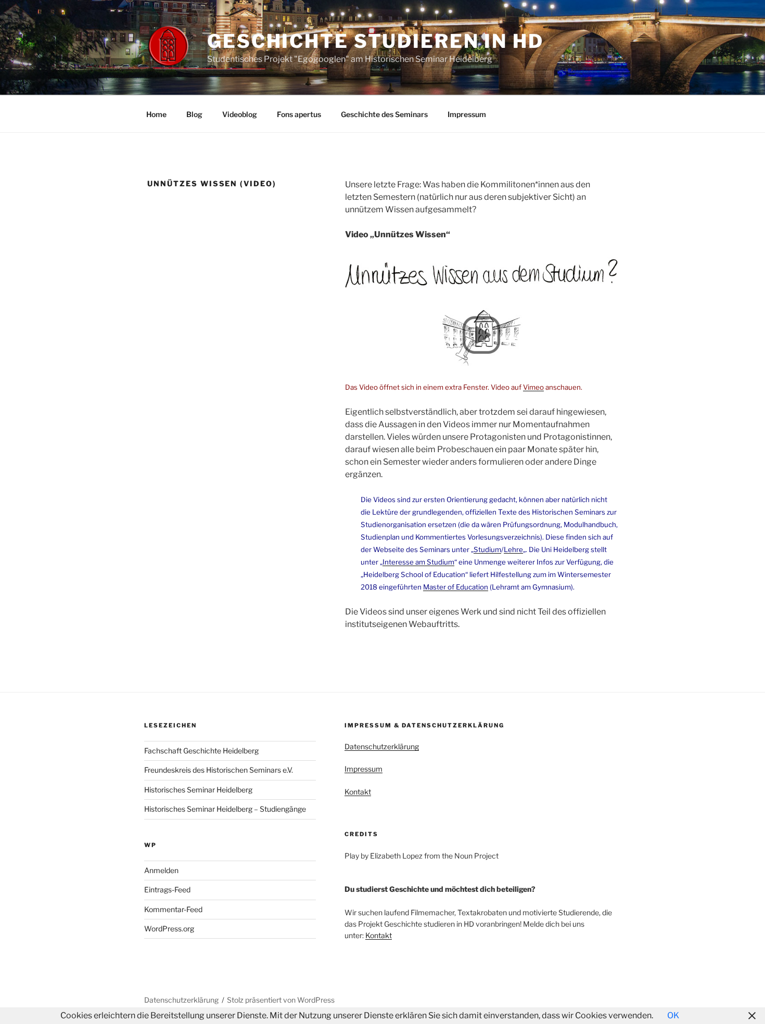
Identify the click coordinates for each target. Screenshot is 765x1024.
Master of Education (455, 587)
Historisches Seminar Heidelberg (198, 789)
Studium (487, 549)
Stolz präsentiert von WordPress (281, 999)
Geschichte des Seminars (384, 114)
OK (673, 1015)
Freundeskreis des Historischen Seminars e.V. (218, 769)
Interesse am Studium (418, 562)
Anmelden (161, 870)
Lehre (513, 549)
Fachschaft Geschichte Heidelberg (201, 750)
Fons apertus (299, 114)
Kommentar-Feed (173, 909)
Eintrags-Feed (167, 889)
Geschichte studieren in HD (375, 41)
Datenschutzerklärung (382, 746)
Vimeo (533, 387)
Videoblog (239, 114)
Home (156, 114)
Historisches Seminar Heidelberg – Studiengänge (225, 808)
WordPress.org (169, 928)
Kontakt (358, 791)
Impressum (467, 114)
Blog (194, 114)
